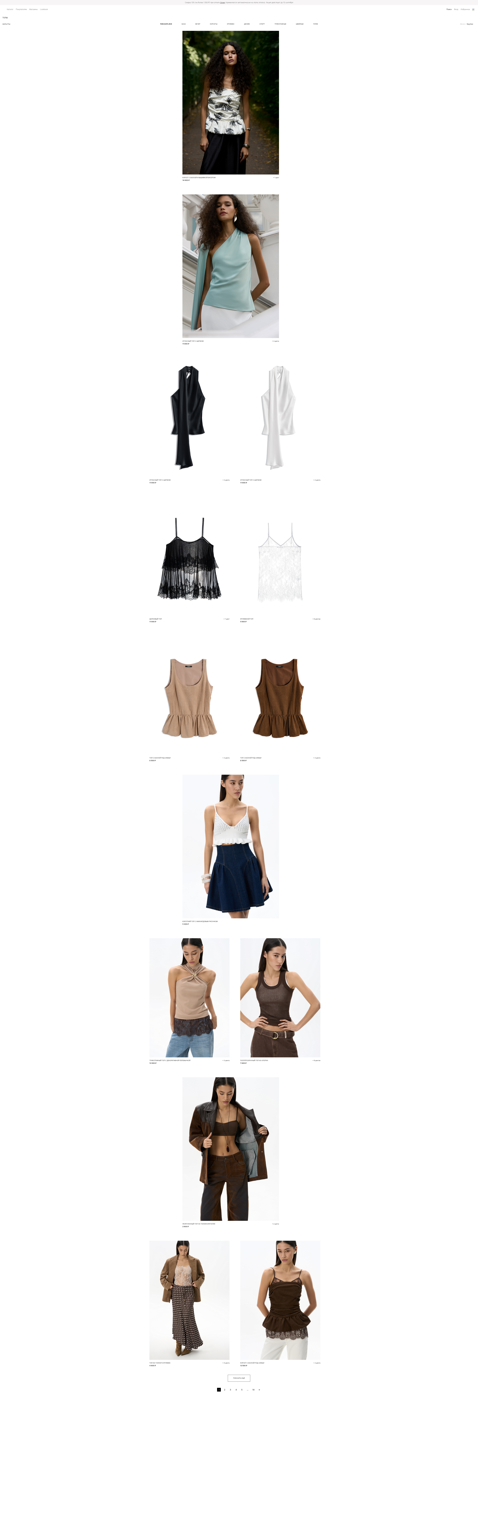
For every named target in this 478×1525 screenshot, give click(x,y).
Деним (247, 24)
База (184, 24)
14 (253, 1389)
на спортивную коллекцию (234, 2)
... (247, 1389)
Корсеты (213, 24)
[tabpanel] (189, 556)
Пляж (315, 24)
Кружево (230, 24)
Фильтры (6, 24)
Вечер (197, 24)
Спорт (262, 24)
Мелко (463, 24)
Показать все (166, 24)
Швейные (300, 24)
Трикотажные (280, 24)
